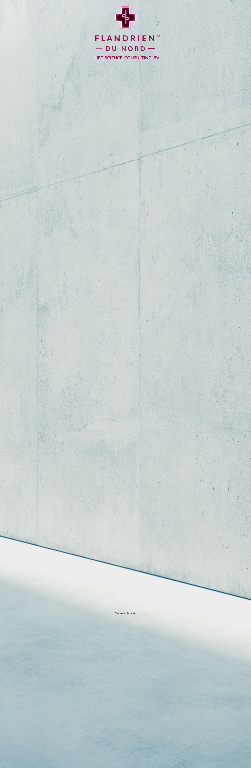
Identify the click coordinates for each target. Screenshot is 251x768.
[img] (125, 384)
